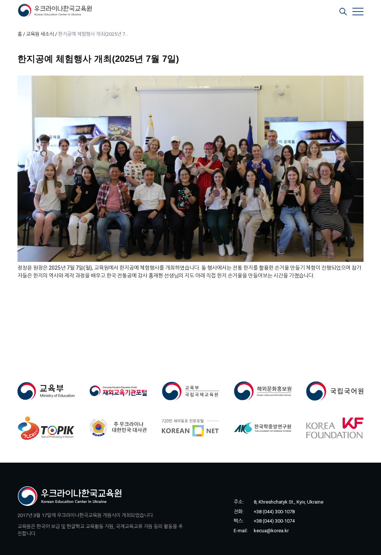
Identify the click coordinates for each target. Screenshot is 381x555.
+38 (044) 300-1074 (274, 521)
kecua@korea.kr (271, 530)
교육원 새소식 (40, 34)
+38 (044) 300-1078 (274, 511)
